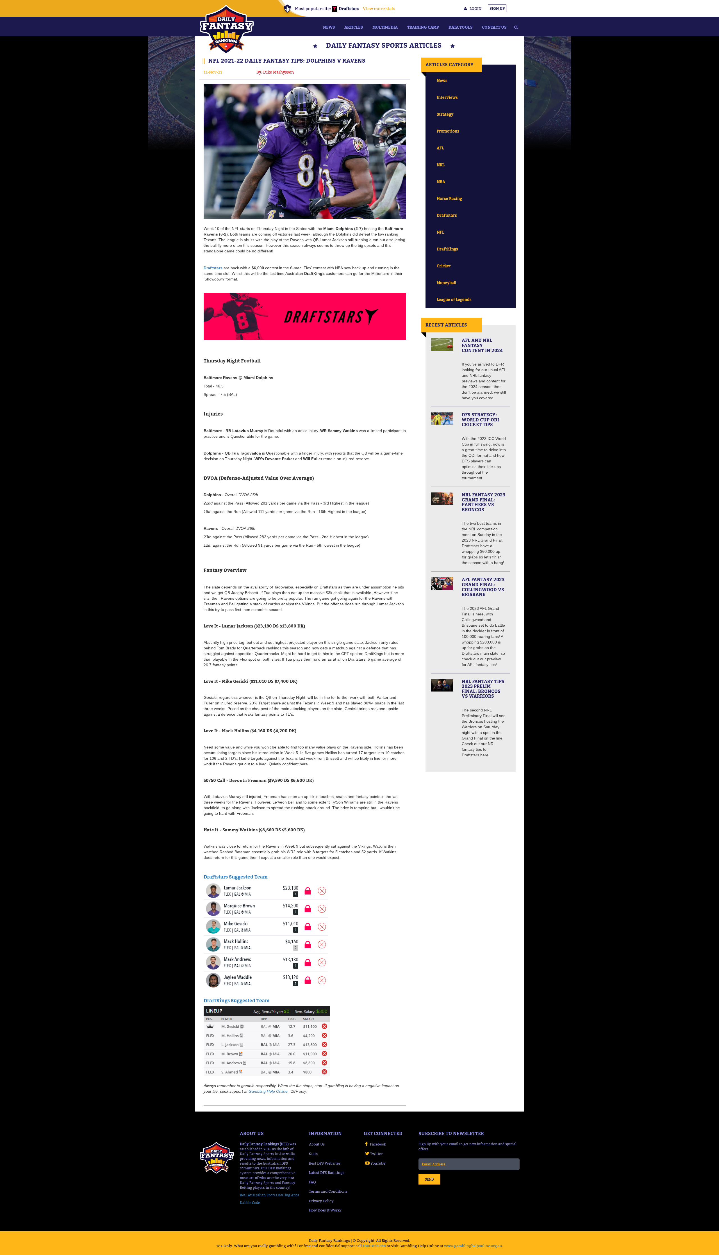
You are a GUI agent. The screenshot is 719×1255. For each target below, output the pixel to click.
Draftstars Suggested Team (236, 877)
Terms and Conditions (328, 1191)
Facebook (378, 1144)
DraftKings (447, 249)
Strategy (445, 114)
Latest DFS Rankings (326, 1172)
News (329, 27)
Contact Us (494, 27)
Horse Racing (449, 198)
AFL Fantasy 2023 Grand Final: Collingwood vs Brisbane (483, 587)
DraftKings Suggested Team (237, 1000)
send (429, 1179)
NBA (441, 181)
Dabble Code (250, 1203)
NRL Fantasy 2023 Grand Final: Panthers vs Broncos (483, 502)
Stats (313, 1153)
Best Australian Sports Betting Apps (269, 1195)
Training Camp (423, 27)
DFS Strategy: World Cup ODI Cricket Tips (480, 419)
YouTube (377, 1163)
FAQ (312, 1182)
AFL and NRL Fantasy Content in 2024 (482, 345)
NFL (440, 232)
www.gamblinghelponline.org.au (473, 1245)
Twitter (376, 1153)
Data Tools (460, 27)
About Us (317, 1144)
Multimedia (385, 27)
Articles (353, 27)
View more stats (379, 8)
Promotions (448, 131)
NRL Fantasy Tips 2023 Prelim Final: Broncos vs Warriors (483, 689)
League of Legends (454, 299)
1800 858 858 (374, 1245)
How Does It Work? (325, 1210)
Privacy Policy (321, 1201)
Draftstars (213, 268)
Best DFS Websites (324, 1163)
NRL (440, 164)
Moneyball (446, 282)
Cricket (444, 265)
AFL (440, 147)
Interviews (447, 97)
